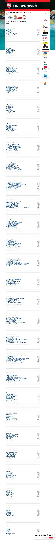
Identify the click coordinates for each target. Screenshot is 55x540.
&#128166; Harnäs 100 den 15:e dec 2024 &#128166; (11, 143)
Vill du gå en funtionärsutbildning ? (9, 496)
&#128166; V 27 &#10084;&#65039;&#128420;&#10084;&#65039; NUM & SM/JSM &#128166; (16, 184)
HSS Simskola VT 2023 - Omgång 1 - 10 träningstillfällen (12, 323)
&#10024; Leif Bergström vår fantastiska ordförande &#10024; (12, 245)
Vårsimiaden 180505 (8, 530)
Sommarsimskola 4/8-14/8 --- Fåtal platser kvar (11, 28)
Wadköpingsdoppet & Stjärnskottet (10, 472)
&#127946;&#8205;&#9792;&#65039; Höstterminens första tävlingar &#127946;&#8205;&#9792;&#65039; (17, 339)
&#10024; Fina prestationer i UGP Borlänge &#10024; (11, 225)
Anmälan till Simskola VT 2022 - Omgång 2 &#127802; (11, 375)
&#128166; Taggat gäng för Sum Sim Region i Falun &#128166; (12, 244)
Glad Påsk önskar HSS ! (8, 48)
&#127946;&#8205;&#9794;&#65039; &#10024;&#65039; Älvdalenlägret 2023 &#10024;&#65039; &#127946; (17, 263)
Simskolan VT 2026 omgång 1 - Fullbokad (10, 75)
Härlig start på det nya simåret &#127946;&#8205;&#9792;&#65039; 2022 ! (14, 377)
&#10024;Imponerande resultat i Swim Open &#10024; (11, 208)
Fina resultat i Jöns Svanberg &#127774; (10, 354)
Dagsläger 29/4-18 (8, 531)
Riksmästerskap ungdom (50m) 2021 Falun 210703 (11, 413)
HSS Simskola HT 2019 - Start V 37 (9, 474)
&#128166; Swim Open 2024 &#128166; (10, 209)
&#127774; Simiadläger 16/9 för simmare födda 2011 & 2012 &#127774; (13, 259)
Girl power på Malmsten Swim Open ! (10, 46)
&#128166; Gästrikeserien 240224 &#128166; (10, 220)
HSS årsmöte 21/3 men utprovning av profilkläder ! (11, 454)
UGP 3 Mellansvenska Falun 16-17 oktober (10, 396)
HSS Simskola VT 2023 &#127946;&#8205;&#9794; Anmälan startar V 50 (13, 318)
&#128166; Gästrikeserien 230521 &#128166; (10, 282)
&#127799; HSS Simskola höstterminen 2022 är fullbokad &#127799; (13, 341)
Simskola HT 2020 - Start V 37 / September (10, 440)
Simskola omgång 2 (8, 495)
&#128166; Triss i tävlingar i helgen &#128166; (11, 163)
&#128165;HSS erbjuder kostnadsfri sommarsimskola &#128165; (13, 283)
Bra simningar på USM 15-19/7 (9, 29)
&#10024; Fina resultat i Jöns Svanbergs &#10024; (11, 284)
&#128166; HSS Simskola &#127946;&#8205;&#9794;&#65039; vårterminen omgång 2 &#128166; (16, 305)
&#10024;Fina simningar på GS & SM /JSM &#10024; (11, 148)
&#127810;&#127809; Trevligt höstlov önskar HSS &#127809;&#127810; (13, 248)
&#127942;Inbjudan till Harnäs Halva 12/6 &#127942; (11, 361)
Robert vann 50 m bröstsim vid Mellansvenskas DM (11, 528)
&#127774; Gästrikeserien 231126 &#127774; (10, 239)
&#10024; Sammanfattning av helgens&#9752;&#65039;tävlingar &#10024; (14, 162)
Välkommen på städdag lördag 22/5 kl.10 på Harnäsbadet (12, 420)
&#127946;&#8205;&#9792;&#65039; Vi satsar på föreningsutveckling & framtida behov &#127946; (16, 362)
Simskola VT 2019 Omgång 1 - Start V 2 (10, 515)
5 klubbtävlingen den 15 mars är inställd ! (10, 451)
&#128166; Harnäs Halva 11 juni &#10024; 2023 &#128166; (12, 277)
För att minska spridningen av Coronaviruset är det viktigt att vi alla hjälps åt (14, 450)
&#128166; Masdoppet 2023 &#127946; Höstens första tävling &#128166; (14, 262)
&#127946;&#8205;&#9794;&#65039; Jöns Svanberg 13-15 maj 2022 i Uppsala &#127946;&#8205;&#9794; (17, 355)
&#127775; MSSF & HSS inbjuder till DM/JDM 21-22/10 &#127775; (13, 260)
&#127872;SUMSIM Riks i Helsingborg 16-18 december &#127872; (13, 317)
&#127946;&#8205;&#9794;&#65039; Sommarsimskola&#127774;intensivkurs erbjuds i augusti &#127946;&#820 (18, 344)
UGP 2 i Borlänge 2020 (8, 458)
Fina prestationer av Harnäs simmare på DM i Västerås (11, 399)
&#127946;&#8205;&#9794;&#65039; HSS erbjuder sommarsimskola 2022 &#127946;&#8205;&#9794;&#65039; (18, 358)
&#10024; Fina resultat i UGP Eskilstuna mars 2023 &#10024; (12, 300)
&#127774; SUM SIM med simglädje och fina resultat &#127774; (13, 267)
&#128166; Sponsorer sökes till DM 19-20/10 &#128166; (12, 165)
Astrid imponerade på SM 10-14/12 (9, 73)
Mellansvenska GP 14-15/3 (8, 53)
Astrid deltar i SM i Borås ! (8, 32)
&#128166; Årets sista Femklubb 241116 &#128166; (11, 152)
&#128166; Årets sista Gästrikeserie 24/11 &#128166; (11, 149)
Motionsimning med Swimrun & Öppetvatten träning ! (11, 188)
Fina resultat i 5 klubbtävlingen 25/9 (9, 337)
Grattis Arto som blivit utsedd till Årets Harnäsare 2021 (11, 419)
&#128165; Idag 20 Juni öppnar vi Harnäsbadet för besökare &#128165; (13, 186)
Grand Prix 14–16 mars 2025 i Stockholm (10, 130)
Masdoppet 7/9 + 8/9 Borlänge (9, 473)
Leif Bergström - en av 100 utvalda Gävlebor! (10, 533)
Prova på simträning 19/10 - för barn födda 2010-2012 (11, 470)
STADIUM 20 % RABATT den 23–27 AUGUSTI (10, 477)
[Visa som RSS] (30, 12)
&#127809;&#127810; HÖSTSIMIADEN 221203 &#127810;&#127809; (13, 320)
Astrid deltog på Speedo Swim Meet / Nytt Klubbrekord (12, 86)
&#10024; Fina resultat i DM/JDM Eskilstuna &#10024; (11, 278)
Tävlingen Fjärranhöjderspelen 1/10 (9, 335)
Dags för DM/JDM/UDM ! (8, 36)
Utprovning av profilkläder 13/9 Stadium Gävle (11, 475)
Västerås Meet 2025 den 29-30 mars (10, 128)
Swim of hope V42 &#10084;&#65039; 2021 (10, 393)
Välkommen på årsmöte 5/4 (9, 126)
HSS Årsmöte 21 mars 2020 (9, 459)
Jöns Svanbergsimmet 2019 (9, 489)
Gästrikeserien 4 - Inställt (8, 433)
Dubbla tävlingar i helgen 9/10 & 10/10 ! (10, 398)
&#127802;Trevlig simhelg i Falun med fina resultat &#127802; (12, 363)
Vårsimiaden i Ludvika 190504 (9, 490)
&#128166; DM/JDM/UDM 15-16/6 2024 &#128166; (11, 189)
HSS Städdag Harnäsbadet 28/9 (9, 476)
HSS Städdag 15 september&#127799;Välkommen (11, 202)
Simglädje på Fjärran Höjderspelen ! (9, 92)
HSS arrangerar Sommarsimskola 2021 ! (10, 416)
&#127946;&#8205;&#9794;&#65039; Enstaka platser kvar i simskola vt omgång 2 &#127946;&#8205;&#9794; (17, 207)
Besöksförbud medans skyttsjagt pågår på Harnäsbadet (12, 285)
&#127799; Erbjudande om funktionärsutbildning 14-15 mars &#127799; (13, 304)
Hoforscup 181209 (8, 510)
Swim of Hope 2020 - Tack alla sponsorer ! (10, 435)
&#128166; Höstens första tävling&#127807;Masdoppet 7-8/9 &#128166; (14, 171)
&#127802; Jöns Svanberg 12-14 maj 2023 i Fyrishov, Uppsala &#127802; (13, 286)
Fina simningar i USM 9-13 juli (9, 105)
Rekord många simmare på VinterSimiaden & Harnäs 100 (12, 72)
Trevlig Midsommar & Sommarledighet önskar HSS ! (11, 33)
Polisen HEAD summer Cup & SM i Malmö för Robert (11, 478)
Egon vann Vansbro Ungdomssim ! (9, 107)
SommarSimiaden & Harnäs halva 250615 (10, 111)
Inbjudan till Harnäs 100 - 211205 (9, 392)
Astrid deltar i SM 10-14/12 (9, 74)
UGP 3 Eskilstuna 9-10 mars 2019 (9, 498)
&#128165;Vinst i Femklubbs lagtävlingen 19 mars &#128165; (12, 299)
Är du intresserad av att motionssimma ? (10, 132)
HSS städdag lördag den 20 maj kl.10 (10, 340)
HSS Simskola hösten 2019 (9, 491)
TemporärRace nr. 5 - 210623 (9, 414)
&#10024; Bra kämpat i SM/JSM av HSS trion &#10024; (12, 238)
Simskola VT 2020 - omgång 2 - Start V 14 (10, 455)
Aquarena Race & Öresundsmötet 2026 (10, 49)
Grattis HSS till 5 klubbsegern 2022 (9, 325)
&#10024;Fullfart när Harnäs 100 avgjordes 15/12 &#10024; (12, 142)
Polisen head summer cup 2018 (9, 527)
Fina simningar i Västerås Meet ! (9, 127)
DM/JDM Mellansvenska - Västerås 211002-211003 (11, 400)
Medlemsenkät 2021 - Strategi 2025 (9, 394)
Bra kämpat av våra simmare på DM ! (10, 35)
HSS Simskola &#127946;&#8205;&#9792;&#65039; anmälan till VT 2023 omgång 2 (15, 298)
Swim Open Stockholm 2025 (9, 123)
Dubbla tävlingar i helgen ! (8, 93)
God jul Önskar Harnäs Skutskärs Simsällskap (11, 71)
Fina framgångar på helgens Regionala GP (10, 89)
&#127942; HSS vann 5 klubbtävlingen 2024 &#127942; (12, 151)
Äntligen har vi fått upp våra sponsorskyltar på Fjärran (11, 452)
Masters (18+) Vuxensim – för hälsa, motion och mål (11, 68)
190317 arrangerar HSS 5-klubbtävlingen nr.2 (10, 497)
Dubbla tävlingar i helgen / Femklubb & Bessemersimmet (12, 125)
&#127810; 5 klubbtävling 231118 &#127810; (10, 242)
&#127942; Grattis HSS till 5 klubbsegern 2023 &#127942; (12, 241)
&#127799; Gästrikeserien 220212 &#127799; (10, 376)
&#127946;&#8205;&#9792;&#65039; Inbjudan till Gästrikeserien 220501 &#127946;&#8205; (15, 359)
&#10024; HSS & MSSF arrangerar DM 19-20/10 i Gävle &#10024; (13, 168)
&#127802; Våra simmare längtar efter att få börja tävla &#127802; (13, 380)
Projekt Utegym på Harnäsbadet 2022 (10, 374)
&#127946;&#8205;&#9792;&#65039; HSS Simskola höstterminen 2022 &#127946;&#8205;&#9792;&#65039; (17, 342)
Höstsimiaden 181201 (8, 511)
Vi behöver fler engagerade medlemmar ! (10, 85)
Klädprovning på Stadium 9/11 (9, 516)
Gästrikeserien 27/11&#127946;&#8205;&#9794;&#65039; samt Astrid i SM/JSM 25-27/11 (15, 322)
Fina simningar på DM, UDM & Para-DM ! (10, 112)
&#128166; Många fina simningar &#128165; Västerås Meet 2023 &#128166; (14, 297)
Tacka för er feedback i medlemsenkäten (10, 456)
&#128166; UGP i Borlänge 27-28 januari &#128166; (11, 227)
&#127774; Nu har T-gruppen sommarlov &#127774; (11, 190)
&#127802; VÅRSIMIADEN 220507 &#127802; (10, 356)
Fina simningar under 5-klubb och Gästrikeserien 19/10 (12, 87)
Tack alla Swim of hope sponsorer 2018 (10, 512)
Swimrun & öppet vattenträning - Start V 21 (10, 488)
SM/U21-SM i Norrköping (8, 109)
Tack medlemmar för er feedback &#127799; (10, 379)
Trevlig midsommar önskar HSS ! (9, 479)
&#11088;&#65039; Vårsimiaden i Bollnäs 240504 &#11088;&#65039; (13, 201)
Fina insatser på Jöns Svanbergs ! (9, 91)
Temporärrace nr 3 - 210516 (9, 421)
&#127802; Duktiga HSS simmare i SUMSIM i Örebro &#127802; (12, 324)
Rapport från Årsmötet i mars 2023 (9, 296)
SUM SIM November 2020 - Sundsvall (10, 432)
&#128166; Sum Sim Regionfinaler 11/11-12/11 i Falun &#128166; (13, 246)
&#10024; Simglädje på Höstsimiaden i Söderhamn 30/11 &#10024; (13, 146)
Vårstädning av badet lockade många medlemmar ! (11, 418)
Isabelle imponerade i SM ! (8, 108)
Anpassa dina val (37, 537)
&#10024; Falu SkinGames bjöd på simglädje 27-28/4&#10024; (12, 203)
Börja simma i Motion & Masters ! (9, 54)
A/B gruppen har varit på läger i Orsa (10, 104)
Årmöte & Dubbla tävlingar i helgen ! (10, 51)
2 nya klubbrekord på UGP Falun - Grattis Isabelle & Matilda (12, 395)
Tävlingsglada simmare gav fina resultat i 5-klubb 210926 (12, 402)
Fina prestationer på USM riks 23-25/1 (10, 66)
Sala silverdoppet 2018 (8, 529)
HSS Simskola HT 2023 (8, 265)
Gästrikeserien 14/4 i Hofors (9, 492)
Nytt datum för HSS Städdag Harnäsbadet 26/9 (11, 439)
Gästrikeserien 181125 (8, 513)
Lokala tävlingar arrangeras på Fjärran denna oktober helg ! (12, 434)
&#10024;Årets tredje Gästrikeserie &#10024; (10, 164)
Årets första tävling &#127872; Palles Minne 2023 (11, 315)
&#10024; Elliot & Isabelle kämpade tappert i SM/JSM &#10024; (12, 181)
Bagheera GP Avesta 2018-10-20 (9, 517)
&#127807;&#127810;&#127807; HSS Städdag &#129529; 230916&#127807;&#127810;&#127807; (16, 264)
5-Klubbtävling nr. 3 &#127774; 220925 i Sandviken (11, 338)
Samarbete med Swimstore (9, 534)
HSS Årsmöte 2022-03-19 (8, 382)
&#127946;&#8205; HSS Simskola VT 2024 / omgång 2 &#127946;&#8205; (14, 222)
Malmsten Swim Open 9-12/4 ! (9, 47)
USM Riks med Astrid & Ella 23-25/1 (9, 67)
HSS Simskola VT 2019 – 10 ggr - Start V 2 (10, 509)
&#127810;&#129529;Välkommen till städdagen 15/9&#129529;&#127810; (14, 169)
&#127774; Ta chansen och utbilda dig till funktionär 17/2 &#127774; (13, 221)
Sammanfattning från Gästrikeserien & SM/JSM (11, 321)
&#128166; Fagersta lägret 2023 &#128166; (10, 266)
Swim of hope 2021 (8, 401)
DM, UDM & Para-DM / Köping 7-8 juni (10, 113)
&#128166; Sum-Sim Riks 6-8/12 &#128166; (10, 145)
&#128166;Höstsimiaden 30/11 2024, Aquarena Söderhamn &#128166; (13, 147)
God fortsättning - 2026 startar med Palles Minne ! (11, 70)
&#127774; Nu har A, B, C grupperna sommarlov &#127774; (12, 187)
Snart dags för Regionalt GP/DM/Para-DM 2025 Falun (11, 90)
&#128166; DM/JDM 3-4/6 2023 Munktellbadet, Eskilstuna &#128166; (13, 279)
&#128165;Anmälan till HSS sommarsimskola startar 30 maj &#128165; (13, 281)
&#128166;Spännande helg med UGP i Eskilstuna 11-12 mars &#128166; (13, 302)
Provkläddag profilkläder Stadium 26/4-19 (10, 493)
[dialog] (44, 535)
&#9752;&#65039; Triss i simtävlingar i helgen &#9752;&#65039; (13, 258)
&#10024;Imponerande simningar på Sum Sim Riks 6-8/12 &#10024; (13, 144)
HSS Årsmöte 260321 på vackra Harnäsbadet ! (11, 50)
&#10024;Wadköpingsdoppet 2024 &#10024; (11, 166)
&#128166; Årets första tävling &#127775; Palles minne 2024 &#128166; (13, 228)
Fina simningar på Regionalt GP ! (9, 52)
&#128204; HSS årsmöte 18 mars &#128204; (10, 301)
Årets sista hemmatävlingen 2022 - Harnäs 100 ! (11, 319)
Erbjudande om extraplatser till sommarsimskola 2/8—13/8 (12, 412)
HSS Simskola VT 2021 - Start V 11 (9, 431)
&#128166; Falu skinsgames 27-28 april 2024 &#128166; (12, 204)
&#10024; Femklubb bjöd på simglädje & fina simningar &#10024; (13, 223)
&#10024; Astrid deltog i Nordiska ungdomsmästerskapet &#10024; (13, 183)
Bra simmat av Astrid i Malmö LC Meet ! (10, 55)
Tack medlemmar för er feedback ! (9, 131)
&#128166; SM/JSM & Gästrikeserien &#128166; (11, 240)
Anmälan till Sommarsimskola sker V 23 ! (10, 34)
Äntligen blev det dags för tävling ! (9, 437)
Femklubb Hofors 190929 (8, 471)
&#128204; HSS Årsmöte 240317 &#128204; (10, 226)
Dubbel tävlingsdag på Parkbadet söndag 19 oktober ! (12, 88)
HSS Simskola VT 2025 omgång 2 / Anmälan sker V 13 (11, 129)
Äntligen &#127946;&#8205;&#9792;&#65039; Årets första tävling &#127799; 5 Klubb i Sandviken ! (16, 378)
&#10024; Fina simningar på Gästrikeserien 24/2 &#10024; (12, 219)
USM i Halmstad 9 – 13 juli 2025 (9, 106)
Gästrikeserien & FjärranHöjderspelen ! (10, 397)
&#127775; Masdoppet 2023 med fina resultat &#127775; (12, 261)
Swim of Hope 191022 (8, 469)
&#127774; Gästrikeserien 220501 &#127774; (10, 357)
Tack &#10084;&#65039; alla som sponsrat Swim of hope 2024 (12, 167)
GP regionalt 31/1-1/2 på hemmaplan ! (10, 65)
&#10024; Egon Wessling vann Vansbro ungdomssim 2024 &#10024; (13, 182)
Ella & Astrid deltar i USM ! (8, 30)
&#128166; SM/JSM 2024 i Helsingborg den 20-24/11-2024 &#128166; (13, 150)
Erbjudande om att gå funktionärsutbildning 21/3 (11, 453)
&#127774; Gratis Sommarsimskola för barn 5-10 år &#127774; (12, 200)
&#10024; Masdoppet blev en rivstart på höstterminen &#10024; (13, 170)
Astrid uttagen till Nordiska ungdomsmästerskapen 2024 (12, 206)
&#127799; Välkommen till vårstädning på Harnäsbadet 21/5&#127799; (13, 360)
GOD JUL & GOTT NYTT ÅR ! (9, 508)
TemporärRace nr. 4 (8, 417)
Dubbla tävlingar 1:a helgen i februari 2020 (10, 457)
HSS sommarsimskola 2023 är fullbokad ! (10, 280)
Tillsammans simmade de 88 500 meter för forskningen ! (12, 436)
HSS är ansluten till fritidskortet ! (9, 94)
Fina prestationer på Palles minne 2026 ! (10, 69)
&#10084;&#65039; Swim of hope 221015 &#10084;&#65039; (12, 336)
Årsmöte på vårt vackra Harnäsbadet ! (10, 124)
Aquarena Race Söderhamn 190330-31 (10, 494)
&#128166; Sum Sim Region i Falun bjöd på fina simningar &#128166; (13, 243)
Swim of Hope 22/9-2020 (8, 438)
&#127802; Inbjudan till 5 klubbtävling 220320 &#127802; (12, 373)
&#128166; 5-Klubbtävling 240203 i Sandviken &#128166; (12, 224)
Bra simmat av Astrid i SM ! (9, 31)
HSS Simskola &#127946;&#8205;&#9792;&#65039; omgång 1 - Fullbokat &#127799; (15, 381)
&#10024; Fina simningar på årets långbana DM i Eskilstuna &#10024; (13, 185)
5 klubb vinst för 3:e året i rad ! (9, 514)
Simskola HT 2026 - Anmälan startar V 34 (10, 27)
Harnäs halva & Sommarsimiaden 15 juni (10, 110)
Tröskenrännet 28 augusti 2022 (9, 343)
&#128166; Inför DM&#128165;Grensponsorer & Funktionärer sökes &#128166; (14, 161)
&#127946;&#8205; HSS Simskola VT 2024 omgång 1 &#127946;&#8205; (14, 247)
